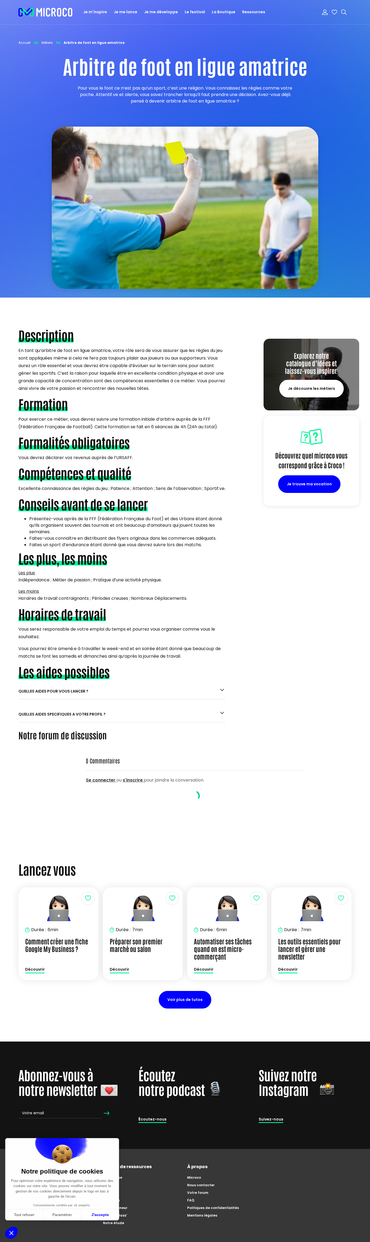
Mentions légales (202, 1215)
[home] (45, 12)
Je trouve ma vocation (309, 484)
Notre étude (113, 1223)
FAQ (190, 1200)
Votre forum (197, 1192)
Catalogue (112, 1177)
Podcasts (111, 1200)
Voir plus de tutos (185, 999)
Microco (194, 1177)
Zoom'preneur (115, 1207)
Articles (109, 1192)
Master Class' (115, 1215)
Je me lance (125, 12)
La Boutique (223, 12)
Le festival (195, 12)
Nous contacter (201, 1185)
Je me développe (161, 12)
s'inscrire (133, 780)
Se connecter (101, 780)
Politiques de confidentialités (213, 1207)
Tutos (108, 1185)
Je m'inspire (95, 12)
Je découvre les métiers (311, 388)
